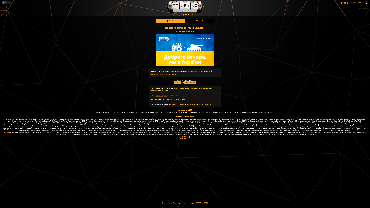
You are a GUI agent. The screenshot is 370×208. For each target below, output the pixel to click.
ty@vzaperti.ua (206, 104)
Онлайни (171, 21)
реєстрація (365, 8)
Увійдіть (177, 82)
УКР (4, 3)
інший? (191, 14)
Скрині (200, 21)
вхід (360, 8)
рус (9, 3)
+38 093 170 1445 (176, 104)
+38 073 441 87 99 (201, 203)
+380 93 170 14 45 (357, 3)
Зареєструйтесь (190, 82)
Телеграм (192, 104)
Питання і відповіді (162, 96)
